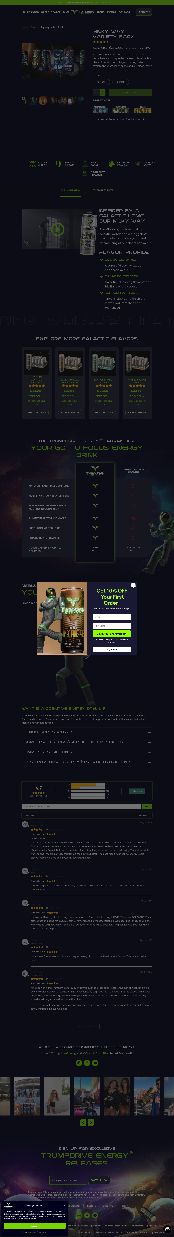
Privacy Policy (41, 1232)
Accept (34, 1226)
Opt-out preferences (29, 1232)
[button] (64, 1205)
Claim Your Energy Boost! (111, 633)
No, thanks (111, 649)
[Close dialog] (133, 585)
